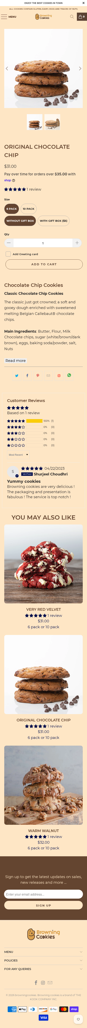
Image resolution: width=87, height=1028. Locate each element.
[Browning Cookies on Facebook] (36, 983)
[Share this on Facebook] (27, 376)
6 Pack (11, 208)
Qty (6, 234)
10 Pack (28, 208)
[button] (15, 189)
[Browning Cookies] (43, 17)
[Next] (79, 68)
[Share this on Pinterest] (38, 376)
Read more (15, 360)
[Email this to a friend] (48, 376)
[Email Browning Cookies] (50, 983)
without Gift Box (20, 220)
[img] (32, 468)
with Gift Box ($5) (53, 220)
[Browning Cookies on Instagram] (59, 376)
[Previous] (7, 68)
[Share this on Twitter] (17, 376)
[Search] (72, 17)
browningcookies (25, 995)
